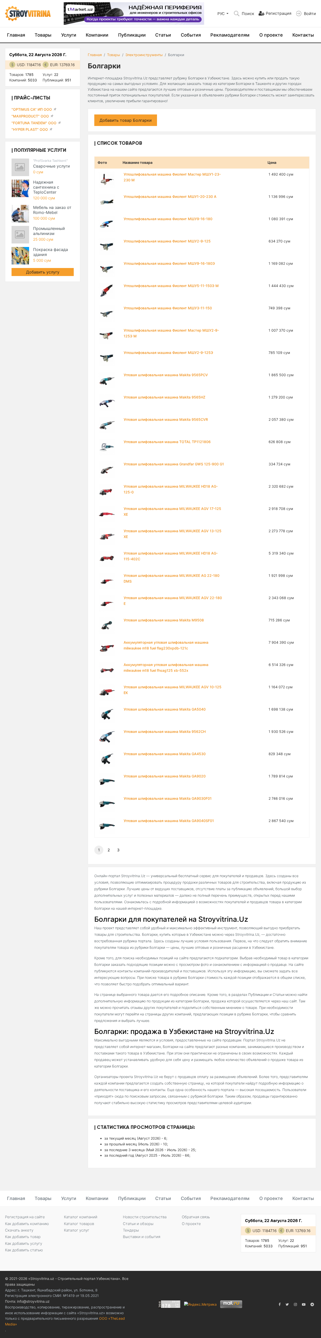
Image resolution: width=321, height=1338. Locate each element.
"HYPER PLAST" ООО (30, 129)
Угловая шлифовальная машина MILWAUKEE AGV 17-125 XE (172, 511)
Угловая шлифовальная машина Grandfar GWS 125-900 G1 (174, 464)
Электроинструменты (144, 55)
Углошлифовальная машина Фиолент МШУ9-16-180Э (169, 263)
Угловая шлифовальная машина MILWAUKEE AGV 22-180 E (173, 601)
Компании (97, 35)
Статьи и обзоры (138, 1223)
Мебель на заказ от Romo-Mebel (52, 210)
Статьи (163, 35)
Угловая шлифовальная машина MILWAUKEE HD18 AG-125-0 (171, 489)
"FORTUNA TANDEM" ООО (34, 123)
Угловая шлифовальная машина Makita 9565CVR (166, 419)
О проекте (271, 35)
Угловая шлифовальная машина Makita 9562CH (165, 731)
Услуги (68, 35)
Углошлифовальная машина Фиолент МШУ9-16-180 (168, 219)
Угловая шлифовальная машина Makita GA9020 (165, 776)
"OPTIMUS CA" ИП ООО (32, 109)
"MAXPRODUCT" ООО (30, 116)
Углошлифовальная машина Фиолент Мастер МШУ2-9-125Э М (171, 333)
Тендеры (131, 1230)
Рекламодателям (230, 35)
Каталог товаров (79, 1223)
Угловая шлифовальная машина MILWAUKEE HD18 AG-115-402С (171, 556)
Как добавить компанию (27, 1223)
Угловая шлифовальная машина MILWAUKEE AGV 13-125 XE (172, 534)
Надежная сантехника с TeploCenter (46, 187)
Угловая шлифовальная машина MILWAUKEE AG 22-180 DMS (171, 578)
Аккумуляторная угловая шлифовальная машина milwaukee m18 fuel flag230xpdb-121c (166, 645)
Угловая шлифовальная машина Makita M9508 (164, 620)
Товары (43, 35)
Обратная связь (196, 1217)
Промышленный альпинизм (49, 231)
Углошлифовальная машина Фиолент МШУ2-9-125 (167, 241)
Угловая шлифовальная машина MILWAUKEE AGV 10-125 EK (172, 690)
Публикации (132, 35)
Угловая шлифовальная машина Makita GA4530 (165, 754)
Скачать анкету (19, 1230)
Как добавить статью (24, 1250)
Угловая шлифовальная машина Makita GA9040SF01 (169, 821)
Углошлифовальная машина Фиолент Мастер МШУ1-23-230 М (172, 177)
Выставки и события (141, 1236)
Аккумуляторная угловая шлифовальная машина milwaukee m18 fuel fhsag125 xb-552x (166, 667)
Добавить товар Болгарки (126, 120)
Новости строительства (145, 1217)
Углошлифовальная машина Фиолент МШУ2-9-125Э (168, 352)
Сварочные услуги (51, 166)
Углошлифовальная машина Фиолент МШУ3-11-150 (168, 308)
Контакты (303, 35)
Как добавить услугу (23, 1243)
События (191, 35)
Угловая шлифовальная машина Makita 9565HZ (164, 397)
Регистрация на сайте (25, 1217)
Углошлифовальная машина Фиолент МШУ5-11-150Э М (171, 286)
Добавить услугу (42, 272)
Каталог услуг (76, 1230)
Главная (16, 35)
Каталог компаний (80, 1217)
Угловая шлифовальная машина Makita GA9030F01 (168, 798)
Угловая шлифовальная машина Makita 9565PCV (166, 375)
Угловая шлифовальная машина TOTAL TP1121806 (167, 442)
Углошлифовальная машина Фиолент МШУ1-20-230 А (170, 196)
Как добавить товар (23, 1236)
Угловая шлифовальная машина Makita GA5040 (165, 709)
